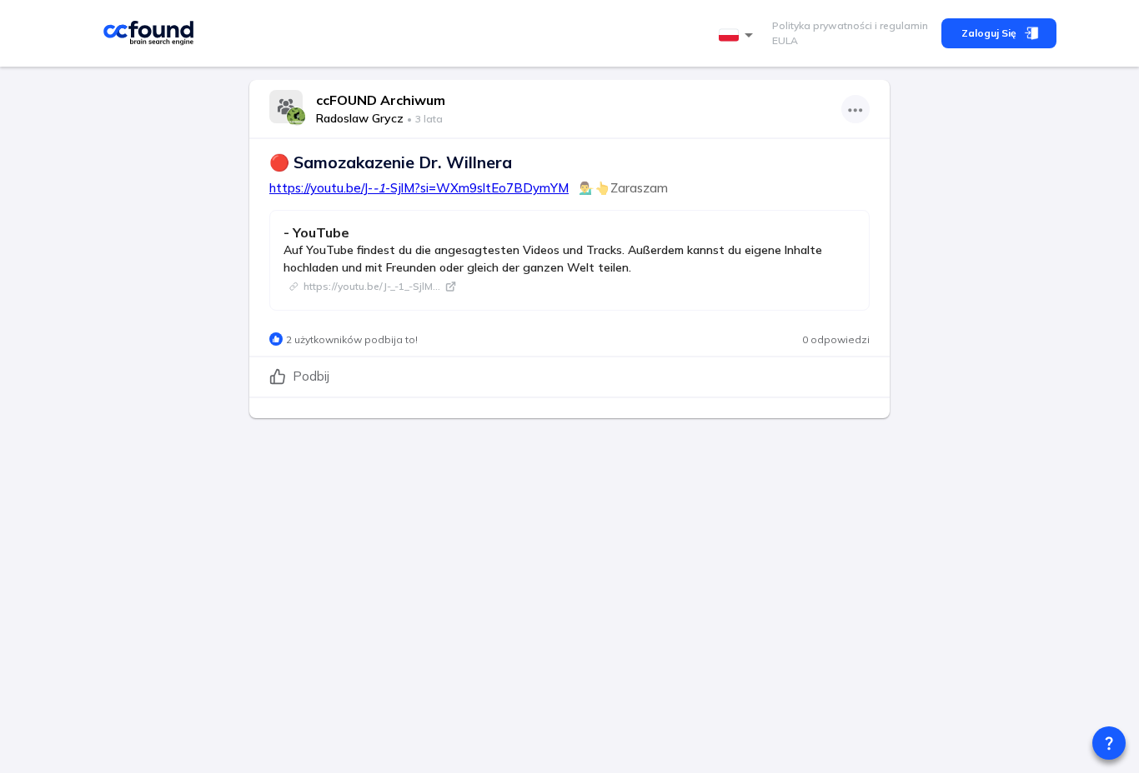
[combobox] (739, 35)
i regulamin (900, 25)
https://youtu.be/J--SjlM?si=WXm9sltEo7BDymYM (419, 188)
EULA (785, 40)
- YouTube (316, 232)
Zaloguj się (988, 33)
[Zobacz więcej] (855, 109)
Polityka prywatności (822, 25)
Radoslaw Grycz (360, 118)
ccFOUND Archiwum (380, 100)
